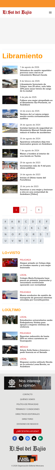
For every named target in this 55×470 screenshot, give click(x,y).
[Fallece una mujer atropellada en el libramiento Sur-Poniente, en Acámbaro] (10, 101)
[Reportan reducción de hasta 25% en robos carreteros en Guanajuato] (10, 337)
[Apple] (34, 438)
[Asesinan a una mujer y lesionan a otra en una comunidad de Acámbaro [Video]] (10, 190)
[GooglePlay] (40, 438)
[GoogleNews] (27, 438)
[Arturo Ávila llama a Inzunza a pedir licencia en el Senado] (10, 349)
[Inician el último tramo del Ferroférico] (10, 177)
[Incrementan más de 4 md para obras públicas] (10, 165)
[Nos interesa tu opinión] (27, 383)
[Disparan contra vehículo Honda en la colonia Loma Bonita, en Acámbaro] (10, 362)
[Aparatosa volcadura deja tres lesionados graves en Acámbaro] (10, 141)
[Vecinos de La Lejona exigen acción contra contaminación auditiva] (10, 114)
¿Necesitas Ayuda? (27, 431)
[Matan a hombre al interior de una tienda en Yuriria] (10, 153)
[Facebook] (14, 438)
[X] (21, 438)
